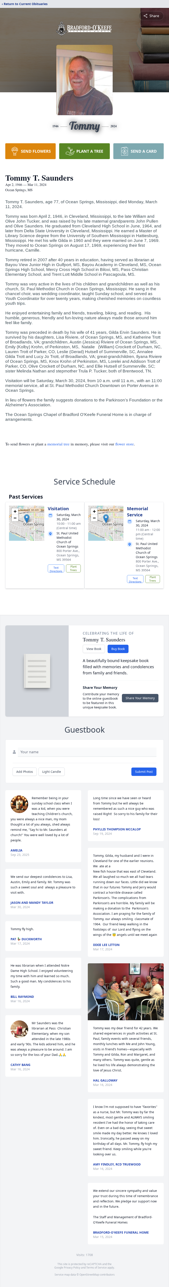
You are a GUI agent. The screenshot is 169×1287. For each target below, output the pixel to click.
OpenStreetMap (89, 1274)
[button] (26, 518)
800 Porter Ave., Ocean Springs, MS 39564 (68, 555)
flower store (124, 444)
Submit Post (144, 772)
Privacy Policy (72, 1267)
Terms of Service (96, 1267)
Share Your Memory (140, 698)
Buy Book (118, 649)
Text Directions (56, 569)
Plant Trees (73, 568)
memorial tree (58, 444)
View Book (93, 649)
